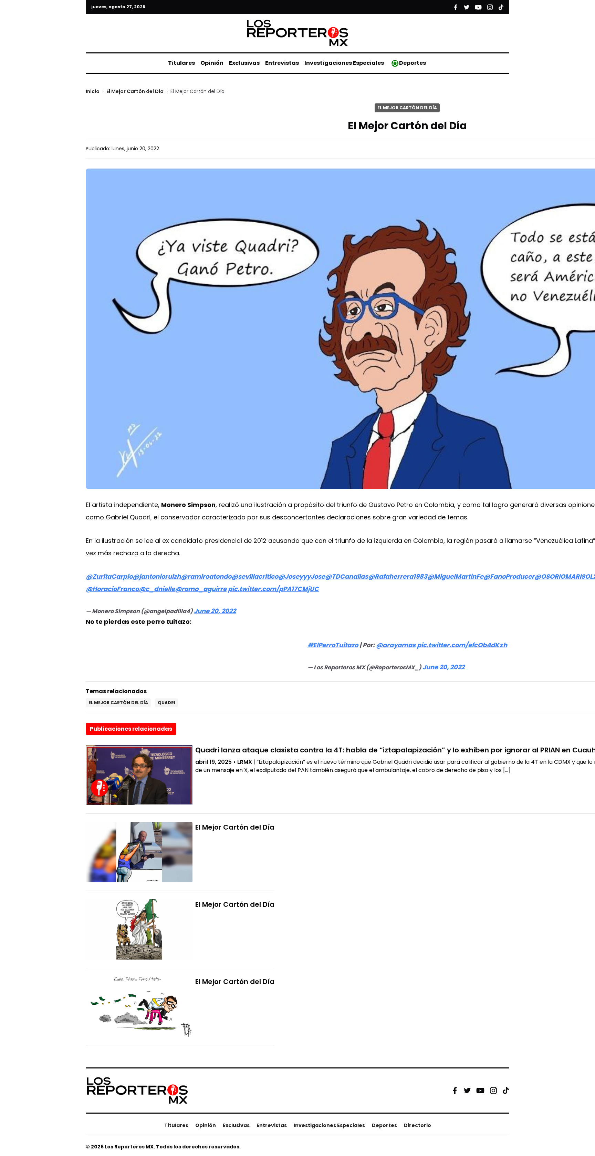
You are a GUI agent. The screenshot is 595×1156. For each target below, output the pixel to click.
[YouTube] (480, 1090)
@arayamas (396, 645)
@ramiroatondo (206, 576)
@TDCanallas (346, 576)
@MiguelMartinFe (455, 576)
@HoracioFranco (112, 589)
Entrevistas (282, 63)
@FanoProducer (508, 576)
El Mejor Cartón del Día (135, 91)
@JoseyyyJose (301, 576)
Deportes (412, 63)
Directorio (417, 1125)
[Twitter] (467, 1090)
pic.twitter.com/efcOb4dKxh (462, 645)
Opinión (211, 63)
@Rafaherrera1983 (397, 576)
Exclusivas (244, 63)
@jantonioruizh (157, 576)
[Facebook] (454, 1090)
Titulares (181, 63)
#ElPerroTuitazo (332, 645)
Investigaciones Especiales (344, 63)
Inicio (93, 91)
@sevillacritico (254, 576)
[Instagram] (493, 1090)
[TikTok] (505, 1090)
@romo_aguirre (201, 589)
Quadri (166, 703)
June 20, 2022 (215, 611)
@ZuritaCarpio (109, 576)
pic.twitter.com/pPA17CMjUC (273, 589)
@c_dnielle (157, 589)
